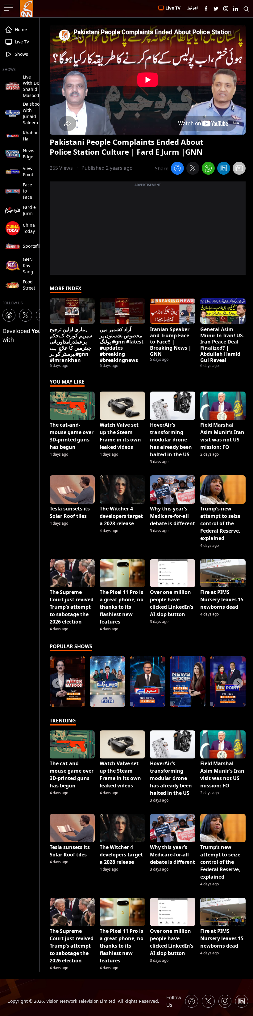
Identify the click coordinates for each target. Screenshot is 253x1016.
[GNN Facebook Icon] (206, 8)
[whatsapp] (208, 169)
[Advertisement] (148, 232)
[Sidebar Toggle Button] (9, 8)
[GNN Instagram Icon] (225, 8)
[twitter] (192, 169)
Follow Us (173, 1001)
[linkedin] (223, 169)
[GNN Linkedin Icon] (235, 8)
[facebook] (177, 169)
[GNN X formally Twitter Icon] (216, 8)
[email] (239, 169)
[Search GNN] (246, 8)
